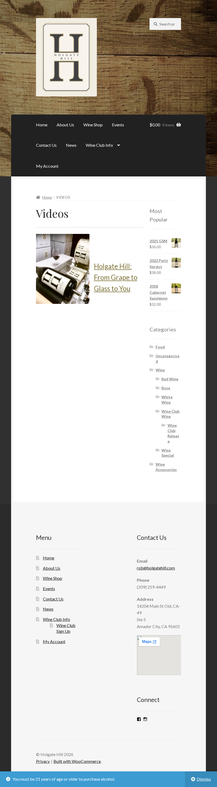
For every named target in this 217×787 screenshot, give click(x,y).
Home (41, 124)
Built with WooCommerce (77, 761)
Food (160, 347)
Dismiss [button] (204, 778)
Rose (165, 388)
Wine (160, 370)
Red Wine (169, 379)
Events (118, 124)
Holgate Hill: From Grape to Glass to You (115, 277)
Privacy (43, 761)
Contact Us (46, 145)
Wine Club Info (99, 145)
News (71, 145)
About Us (65, 124)
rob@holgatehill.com (156, 567)
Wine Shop (93, 124)
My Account (47, 165)
